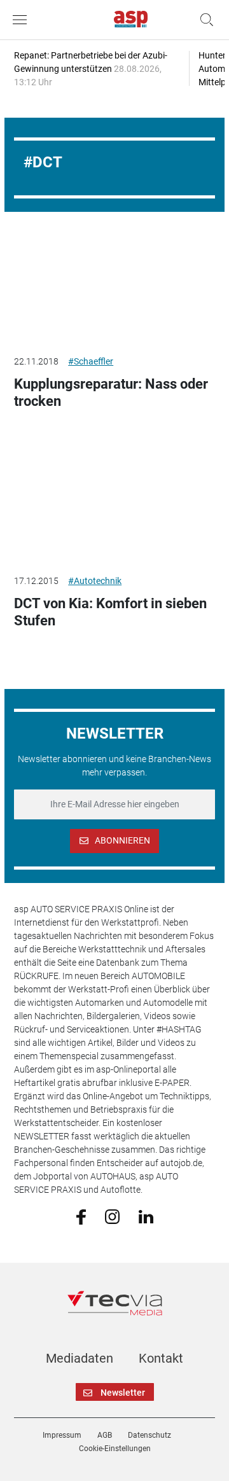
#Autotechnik (94, 581)
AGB (104, 1435)
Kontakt (161, 1358)
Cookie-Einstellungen (115, 1448)
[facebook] (81, 1216)
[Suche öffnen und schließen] (203, 20)
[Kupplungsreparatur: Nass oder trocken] (114, 287)
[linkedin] (146, 1216)
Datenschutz (149, 1435)
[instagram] (112, 1216)
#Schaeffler (90, 361)
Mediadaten (79, 1358)
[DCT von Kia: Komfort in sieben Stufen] (114, 507)
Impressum (62, 1435)
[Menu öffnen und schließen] (23, 20)
